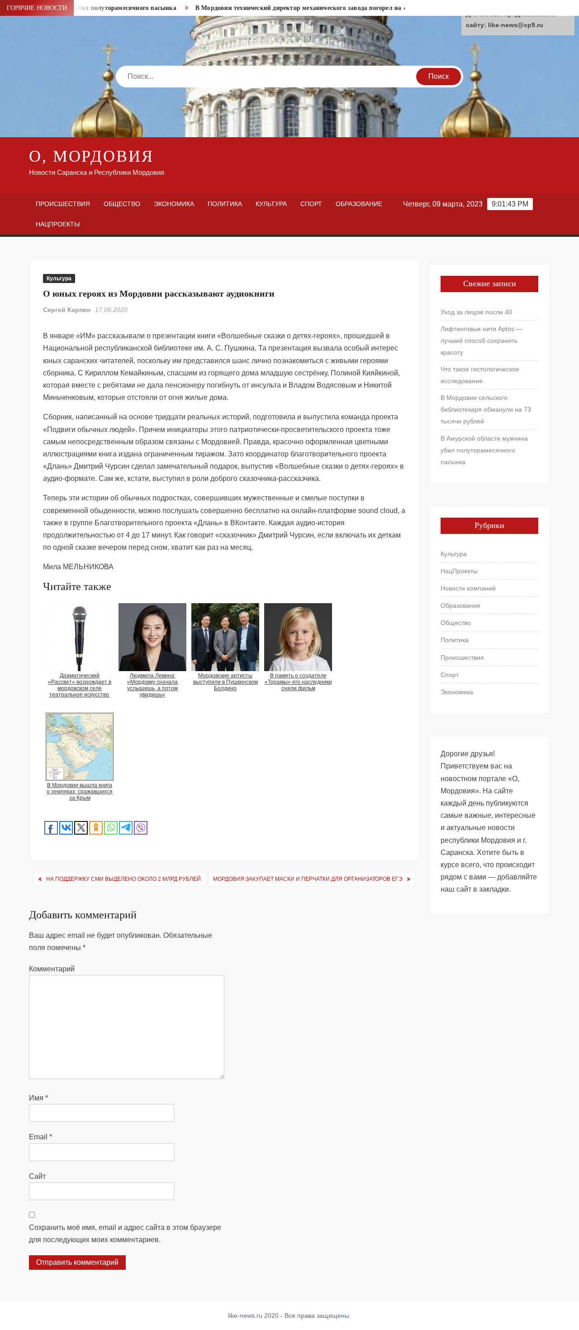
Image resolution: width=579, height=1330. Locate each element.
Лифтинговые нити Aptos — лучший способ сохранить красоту (481, 340)
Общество (122, 203)
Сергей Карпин (66, 309)
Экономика (174, 203)
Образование (359, 203)
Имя (38, 1098)
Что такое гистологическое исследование (480, 374)
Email (40, 1137)
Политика (225, 203)
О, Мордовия (91, 156)
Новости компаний (468, 588)
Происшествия (63, 203)
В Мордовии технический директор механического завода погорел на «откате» (291, 8)
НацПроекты (58, 224)
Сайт (37, 1176)
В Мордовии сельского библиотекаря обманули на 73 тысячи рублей (486, 409)
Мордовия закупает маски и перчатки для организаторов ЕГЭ (308, 879)
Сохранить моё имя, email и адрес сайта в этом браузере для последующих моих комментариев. (125, 1234)
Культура (271, 203)
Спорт (311, 203)
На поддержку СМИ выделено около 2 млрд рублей (123, 879)
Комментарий (52, 969)
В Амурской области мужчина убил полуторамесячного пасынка (484, 450)
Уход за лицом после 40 (476, 312)
